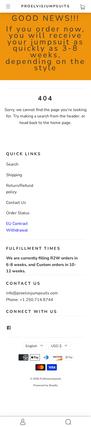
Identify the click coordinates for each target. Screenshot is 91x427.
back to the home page (50, 123)
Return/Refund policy (19, 189)
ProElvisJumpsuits (45, 6)
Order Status (18, 213)
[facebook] (8, 327)
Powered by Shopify (45, 385)
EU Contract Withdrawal (17, 227)
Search (12, 164)
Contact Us (16, 202)
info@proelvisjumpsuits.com (32, 293)
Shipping (14, 175)
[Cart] (82, 6)
